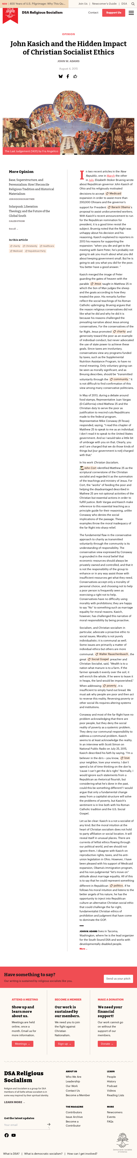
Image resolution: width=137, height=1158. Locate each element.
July (91, 180)
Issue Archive (74, 1117)
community (121, 379)
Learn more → (14, 1102)
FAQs (110, 1121)
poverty (111, 685)
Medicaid (115, 193)
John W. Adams (68, 61)
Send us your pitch (118, 978)
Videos (111, 1090)
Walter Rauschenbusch (113, 654)
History (111, 1081)
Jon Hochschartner (22, 199)
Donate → (107, 1044)
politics (118, 885)
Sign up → (64, 1044)
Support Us (113, 12)
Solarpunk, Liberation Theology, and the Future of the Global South (29, 211)
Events (111, 1117)
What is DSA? (11, 1153)
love (127, 758)
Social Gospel (100, 659)
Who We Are (73, 1077)
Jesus (97, 283)
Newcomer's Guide (104, 3)
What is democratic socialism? (43, 1153)
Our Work (72, 1086)
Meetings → (22, 1044)
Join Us (82, 3)
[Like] (75, 76)
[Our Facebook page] (6, 1135)
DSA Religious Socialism (24, 1077)
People (111, 1077)
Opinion (68, 34)
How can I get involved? (82, 1153)
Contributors (74, 1112)
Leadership (73, 1081)
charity (121, 331)
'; (49, 1128)
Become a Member (78, 1095)
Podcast (112, 1086)
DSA (124, 3)
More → (84, 949)
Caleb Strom (17, 221)
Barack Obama (120, 207)
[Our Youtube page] (13, 1135)
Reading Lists (115, 1095)
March (111, 176)
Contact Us (73, 1090)
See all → (13, 229)
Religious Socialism (42, 12)
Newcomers (114, 1112)
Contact (93, 12)
